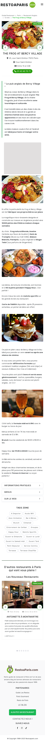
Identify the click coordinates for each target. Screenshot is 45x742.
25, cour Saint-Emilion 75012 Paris (23, 58)
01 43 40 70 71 (24, 71)
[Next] (39, 47)
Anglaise (37, 24)
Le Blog (22, 705)
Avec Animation (15, 518)
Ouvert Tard (34, 541)
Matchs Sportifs (29, 532)
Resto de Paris (22, 700)
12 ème (7, 18)
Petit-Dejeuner (13, 546)
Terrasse (12, 550)
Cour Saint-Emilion (24, 62)
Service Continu (31, 546)
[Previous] (5, 47)
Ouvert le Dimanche (13, 537)
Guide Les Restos (22, 693)
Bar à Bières (31, 518)
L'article (9, 636)
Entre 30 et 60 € (31, 612)
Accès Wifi (29, 513)
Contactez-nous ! (23, 719)
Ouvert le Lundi (33, 537)
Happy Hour (13, 532)
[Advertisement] (23, 158)
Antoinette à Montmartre (22, 616)
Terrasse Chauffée (28, 550)
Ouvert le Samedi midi (15, 541)
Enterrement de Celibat (17, 527)
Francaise (37, 583)
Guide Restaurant (8, 15)
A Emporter (16, 513)
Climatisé (27, 523)
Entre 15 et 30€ (23, 66)
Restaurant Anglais (30, 15)
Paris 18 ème (14, 612)
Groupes (34, 527)
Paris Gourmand (22, 696)
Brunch (16, 523)
